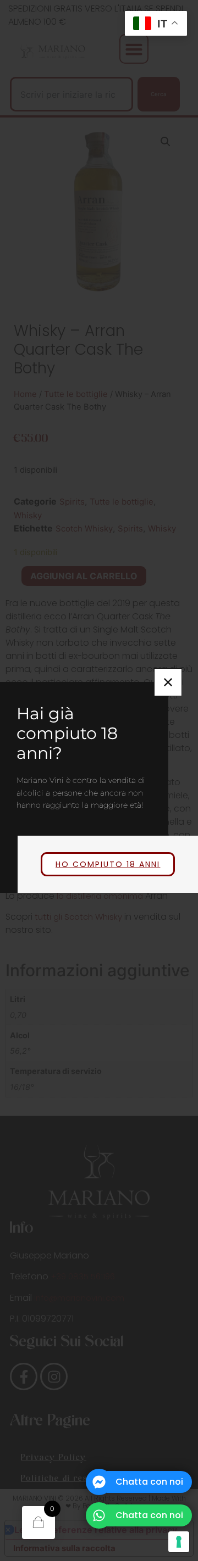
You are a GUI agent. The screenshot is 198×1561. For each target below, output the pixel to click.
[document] (99, 780)
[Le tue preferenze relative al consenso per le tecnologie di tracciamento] (178, 1541)
